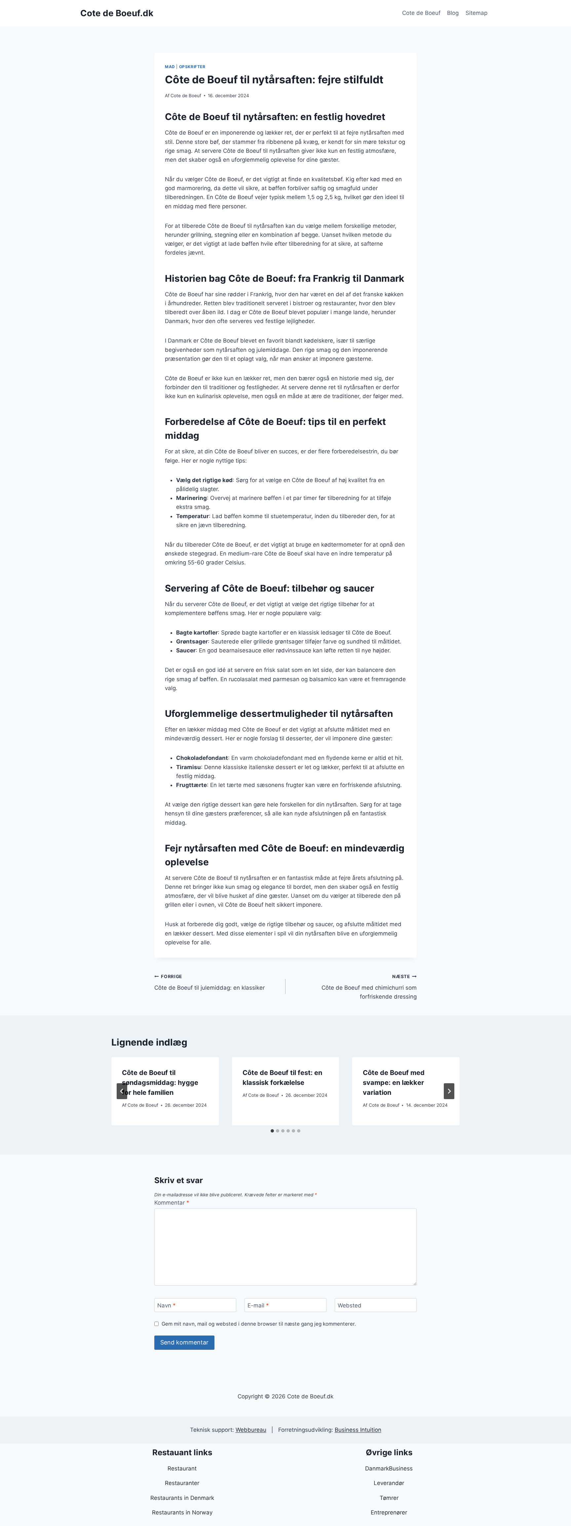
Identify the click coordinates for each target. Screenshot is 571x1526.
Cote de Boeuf (421, 13)
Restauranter (182, 1483)
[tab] (272, 1131)
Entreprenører (389, 1512)
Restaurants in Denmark (182, 1498)
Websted (350, 1305)
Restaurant (182, 1468)
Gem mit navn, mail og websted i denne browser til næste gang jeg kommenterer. (259, 1324)
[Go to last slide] (122, 1091)
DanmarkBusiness (389, 1468)
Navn (166, 1305)
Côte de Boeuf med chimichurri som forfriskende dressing (369, 987)
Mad (170, 66)
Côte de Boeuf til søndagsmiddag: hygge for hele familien (160, 1082)
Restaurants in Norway (182, 1512)
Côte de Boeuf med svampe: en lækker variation (394, 1082)
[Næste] (449, 1091)
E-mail (258, 1305)
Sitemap (476, 13)
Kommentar (171, 1202)
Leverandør (389, 1483)
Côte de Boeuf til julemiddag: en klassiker (209, 982)
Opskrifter (192, 66)
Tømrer (389, 1498)
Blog (453, 13)
